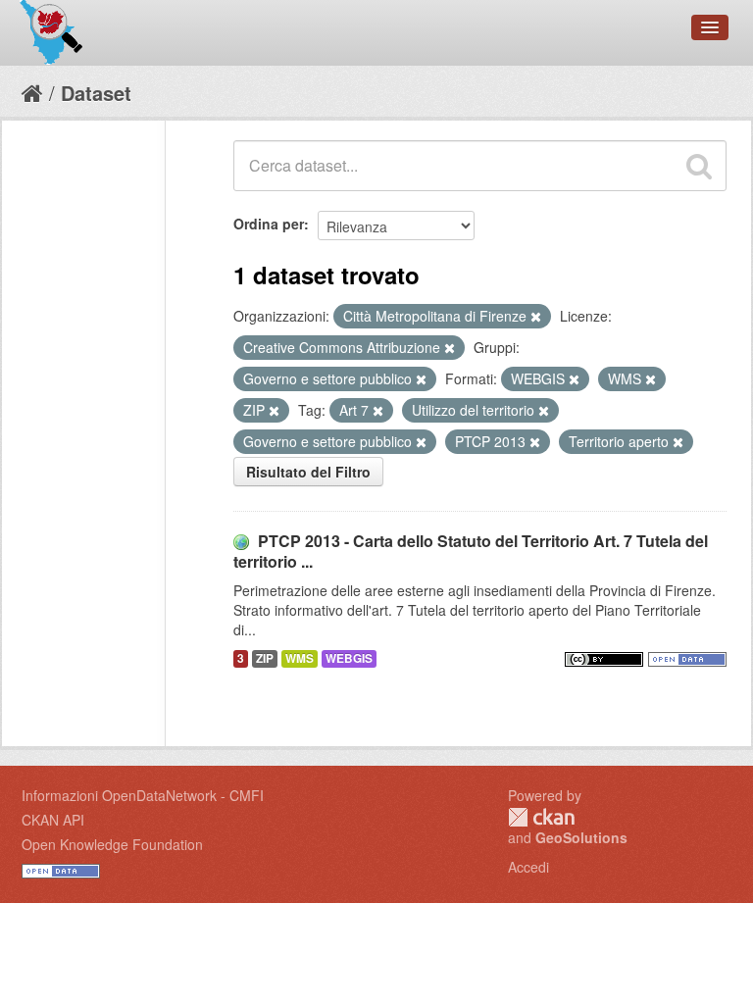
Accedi (528, 867)
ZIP (265, 658)
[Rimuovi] (535, 317)
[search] (699, 165)
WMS (299, 658)
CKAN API (53, 819)
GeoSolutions (581, 837)
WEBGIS (349, 658)
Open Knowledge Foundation (112, 844)
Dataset (96, 92)
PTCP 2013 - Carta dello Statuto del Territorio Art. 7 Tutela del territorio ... (470, 551)
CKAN (541, 817)
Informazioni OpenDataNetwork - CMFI (143, 795)
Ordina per (268, 223)
